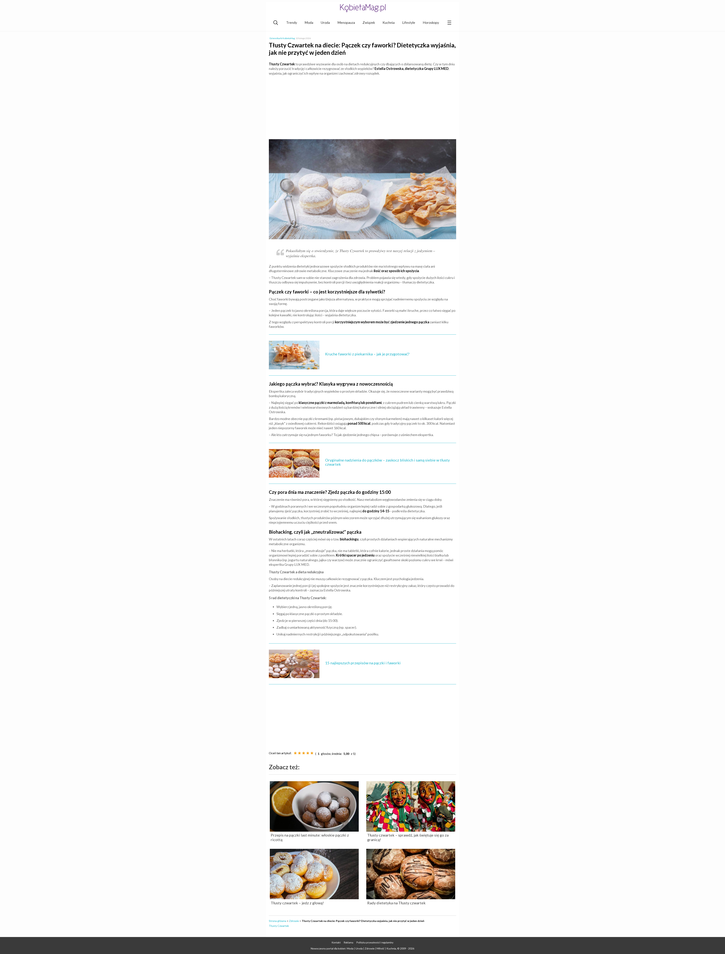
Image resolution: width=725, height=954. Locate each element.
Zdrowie (294, 920)
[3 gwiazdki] (303, 753)
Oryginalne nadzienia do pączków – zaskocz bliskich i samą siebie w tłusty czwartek (387, 462)
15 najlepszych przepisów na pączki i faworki (363, 663)
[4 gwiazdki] (308, 753)
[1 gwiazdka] (295, 753)
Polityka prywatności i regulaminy (374, 942)
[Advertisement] (362, 105)
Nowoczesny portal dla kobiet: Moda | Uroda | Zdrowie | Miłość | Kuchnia (353, 948)
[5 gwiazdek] (312, 753)
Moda (309, 22)
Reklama (348, 942)
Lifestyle (408, 22)
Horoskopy (431, 22)
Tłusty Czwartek (279, 925)
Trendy (291, 22)
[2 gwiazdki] (299, 753)
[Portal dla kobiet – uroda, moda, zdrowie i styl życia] (362, 8)
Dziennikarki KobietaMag (282, 38)
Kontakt (336, 942)
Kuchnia (389, 22)
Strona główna (277, 920)
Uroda (325, 22)
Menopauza (346, 22)
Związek (368, 22)
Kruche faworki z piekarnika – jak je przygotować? (367, 354)
